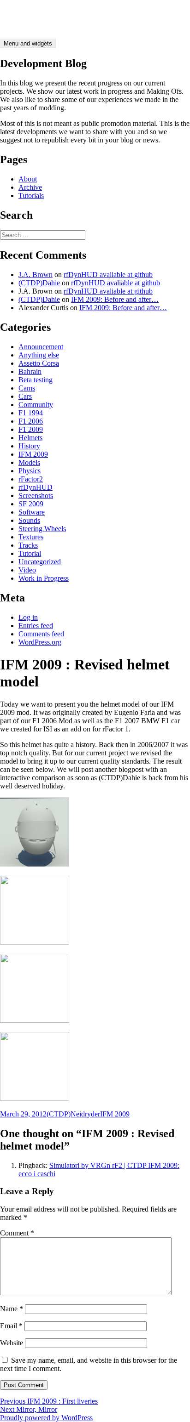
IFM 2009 (33, 454)
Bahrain (30, 371)
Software (31, 512)
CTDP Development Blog (38, 11)
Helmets (30, 438)
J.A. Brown (35, 274)
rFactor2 (30, 479)
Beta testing (35, 380)
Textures (30, 537)
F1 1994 (30, 413)
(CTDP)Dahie (39, 283)
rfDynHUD (35, 487)
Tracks (28, 545)
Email (11, 1326)
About (27, 179)
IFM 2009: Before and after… (115, 299)
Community (35, 404)
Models (29, 462)
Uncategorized (39, 562)
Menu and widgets (28, 43)
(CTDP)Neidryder (73, 1114)
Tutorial (29, 553)
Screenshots (35, 495)
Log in (28, 617)
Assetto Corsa (38, 363)
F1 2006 (30, 421)
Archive (30, 187)
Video (27, 570)
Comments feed (41, 634)
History (29, 446)
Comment (17, 1233)
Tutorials (31, 195)
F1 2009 (30, 429)
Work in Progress (43, 578)
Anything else (38, 355)
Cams (26, 388)
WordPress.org (39, 642)
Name (11, 1309)
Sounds (29, 520)
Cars (25, 396)
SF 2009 (30, 504)
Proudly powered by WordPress (46, 1418)
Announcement (40, 347)
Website (11, 1343)
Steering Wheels (42, 529)
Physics (29, 471)
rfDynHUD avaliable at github (108, 274)
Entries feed (35, 625)
